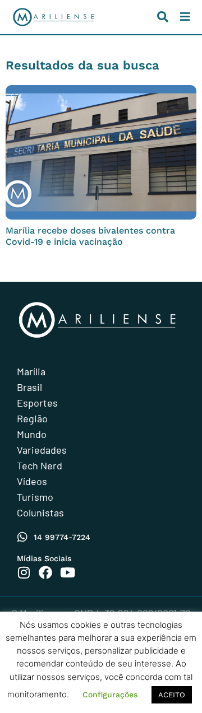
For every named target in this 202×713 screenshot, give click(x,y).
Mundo (32, 434)
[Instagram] (23, 572)
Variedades (42, 450)
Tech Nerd (39, 465)
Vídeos (32, 481)
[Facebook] (45, 572)
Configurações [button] (109, 694)
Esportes (37, 403)
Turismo (35, 497)
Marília (31, 371)
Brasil (29, 387)
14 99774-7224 (62, 537)
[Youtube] (67, 572)
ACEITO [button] (171, 695)
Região (32, 418)
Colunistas (40, 512)
